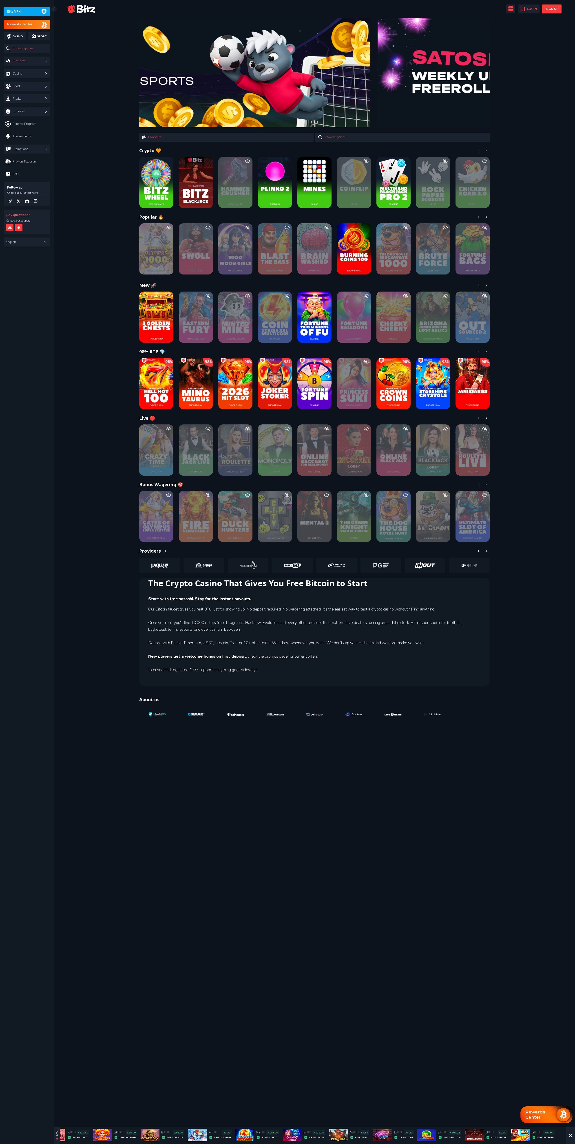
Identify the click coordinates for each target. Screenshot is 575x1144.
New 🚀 (147, 285)
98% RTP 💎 (152, 352)
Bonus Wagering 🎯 (161, 484)
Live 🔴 (147, 418)
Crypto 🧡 (150, 150)
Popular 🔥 (151, 217)
